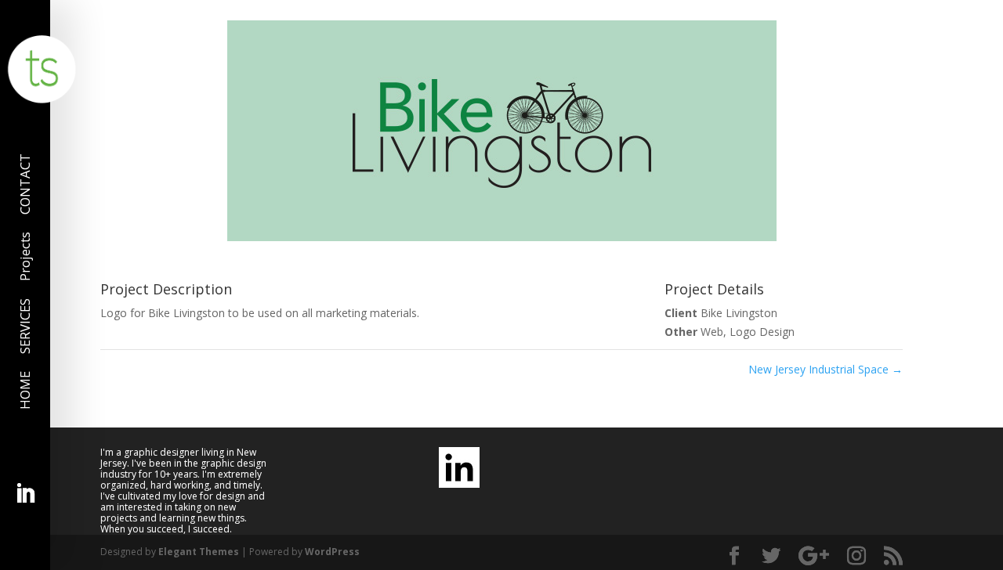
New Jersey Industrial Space (825, 369)
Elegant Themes (198, 551)
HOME (27, 390)
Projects (27, 256)
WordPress (332, 551)
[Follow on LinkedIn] (25, 494)
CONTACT (27, 184)
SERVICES (27, 326)
